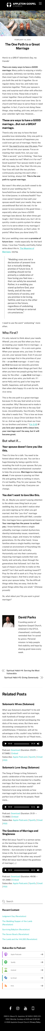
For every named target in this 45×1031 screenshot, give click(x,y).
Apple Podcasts (20, 757)
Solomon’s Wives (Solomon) (18, 704)
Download (15, 750)
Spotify (32, 757)
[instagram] (18, 1008)
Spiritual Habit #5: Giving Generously (21, 677)
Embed (15, 753)
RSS (5, 760)
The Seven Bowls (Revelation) (15, 934)
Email (40, 757)
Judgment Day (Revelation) (14, 916)
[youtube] (25, 1008)
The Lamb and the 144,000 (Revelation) (19, 939)
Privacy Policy (35, 1022)
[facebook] (11, 1008)
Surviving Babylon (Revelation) (16, 929)
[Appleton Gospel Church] (21, 7)
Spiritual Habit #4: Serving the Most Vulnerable (23, 672)
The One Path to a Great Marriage (22, 46)
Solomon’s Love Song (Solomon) (20, 767)
